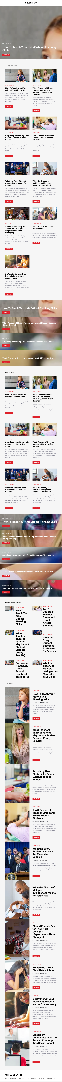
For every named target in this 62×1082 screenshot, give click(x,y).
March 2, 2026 (44, 973)
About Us (41, 1078)
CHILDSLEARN (36, 702)
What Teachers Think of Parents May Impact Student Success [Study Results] (43, 91)
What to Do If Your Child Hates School (43, 227)
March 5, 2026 (44, 898)
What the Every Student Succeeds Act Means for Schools (15, 183)
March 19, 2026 (44, 702)
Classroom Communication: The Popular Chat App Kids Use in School (45, 1039)
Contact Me (51, 1078)
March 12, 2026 (44, 821)
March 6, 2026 (44, 860)
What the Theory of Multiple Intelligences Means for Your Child (42, 183)
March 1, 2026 (43, 1046)
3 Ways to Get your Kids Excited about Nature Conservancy (15, 276)
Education (8, 223)
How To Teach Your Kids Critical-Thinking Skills (29, 48)
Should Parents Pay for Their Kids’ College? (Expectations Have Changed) (15, 229)
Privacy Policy (12, 1080)
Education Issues (6, 43)
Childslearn (31, 3)
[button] (56, 2)
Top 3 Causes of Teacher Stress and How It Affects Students (43, 138)
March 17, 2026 (44, 744)
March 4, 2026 (44, 940)
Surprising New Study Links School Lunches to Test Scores (17, 138)
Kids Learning (32, 1078)
